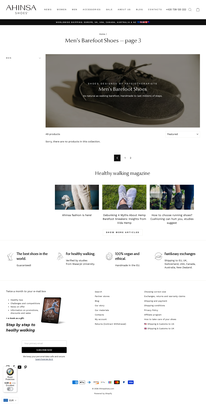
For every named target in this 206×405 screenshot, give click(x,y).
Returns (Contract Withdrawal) (110, 324)
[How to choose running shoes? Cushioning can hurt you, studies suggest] (172, 197)
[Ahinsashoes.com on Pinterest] (25, 367)
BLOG (139, 9)
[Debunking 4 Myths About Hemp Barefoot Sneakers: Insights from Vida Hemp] (124, 197)
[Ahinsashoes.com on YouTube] (19, 367)
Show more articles (122, 232)
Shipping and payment (155, 301)
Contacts (99, 314)
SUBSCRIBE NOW (44, 350)
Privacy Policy (151, 310)
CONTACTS (155, 9)
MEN (75, 9)
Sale (109, 9)
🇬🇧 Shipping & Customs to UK (159, 328)
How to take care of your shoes (160, 319)
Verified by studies (76, 260)
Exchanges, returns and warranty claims (164, 296)
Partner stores (102, 296)
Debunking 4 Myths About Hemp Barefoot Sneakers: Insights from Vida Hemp (124, 218)
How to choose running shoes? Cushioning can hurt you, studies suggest (171, 218)
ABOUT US (124, 9)
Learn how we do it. (44, 359)
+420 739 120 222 (176, 9)
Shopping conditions (154, 305)
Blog (97, 301)
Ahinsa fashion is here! (77, 215)
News (48, 9)
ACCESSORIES (92, 9)
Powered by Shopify (103, 393)
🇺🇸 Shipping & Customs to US (159, 324)
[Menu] (15, 368)
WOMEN (62, 9)
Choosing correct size (155, 291)
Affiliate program (153, 314)
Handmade (121, 265)
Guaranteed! (24, 265)
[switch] (10, 389)
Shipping (170, 260)
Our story (99, 305)
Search (98, 291)
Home (102, 34)
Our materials (102, 310)
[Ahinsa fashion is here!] (77, 197)
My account (101, 319)
